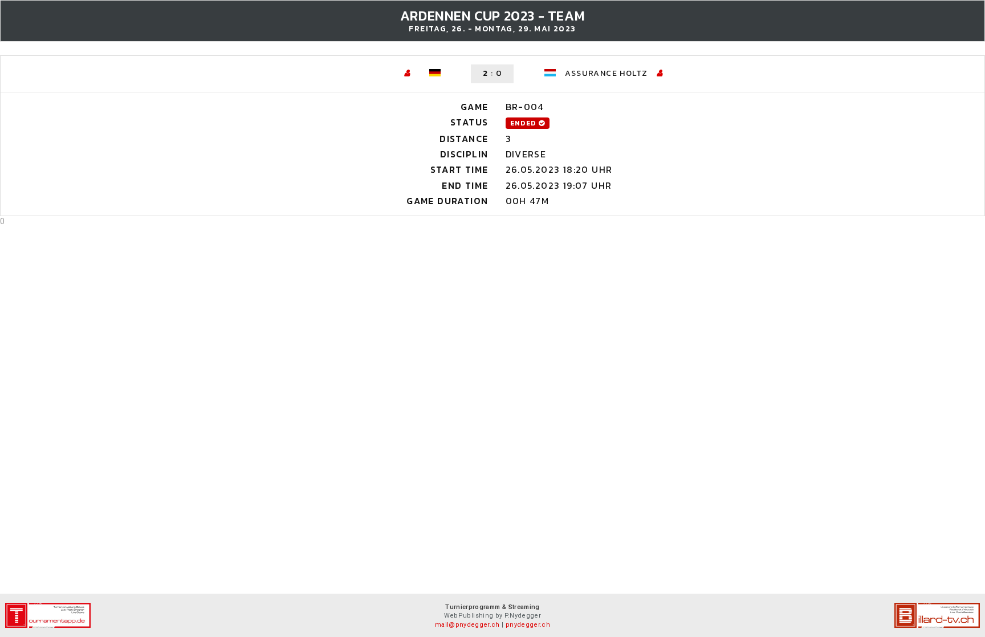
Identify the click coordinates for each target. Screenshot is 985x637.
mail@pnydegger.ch (467, 624)
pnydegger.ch (528, 624)
